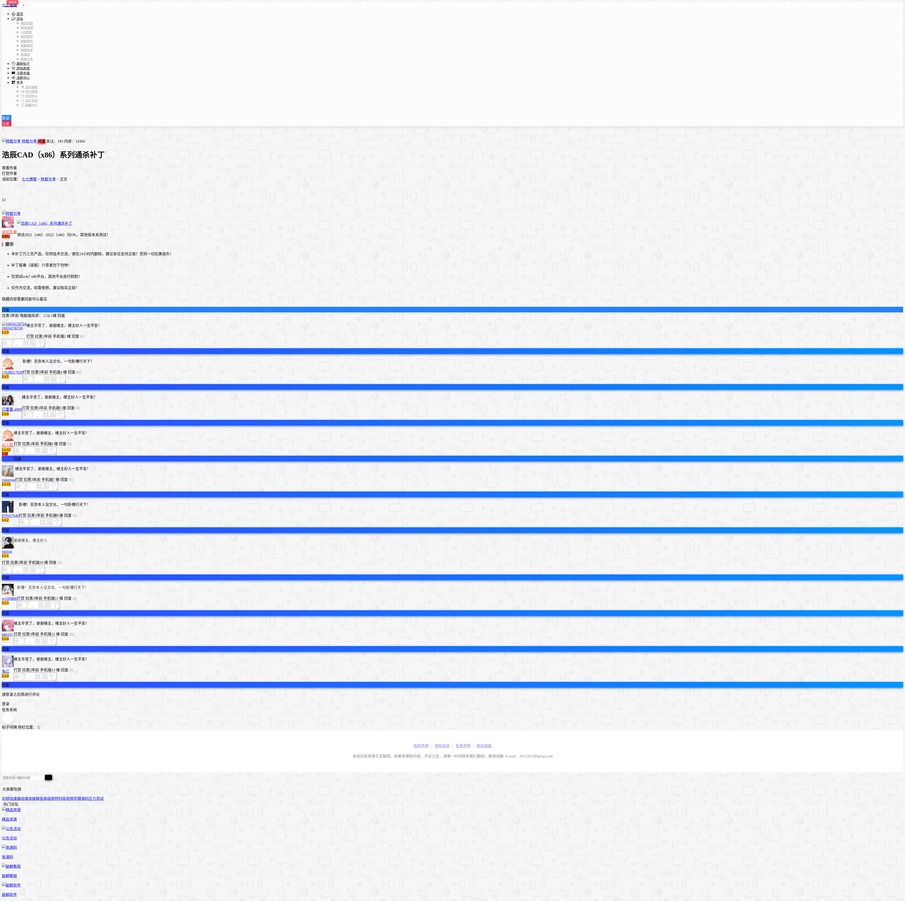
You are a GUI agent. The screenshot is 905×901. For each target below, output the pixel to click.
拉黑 (5, 316)
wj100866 (9, 599)
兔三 (5, 671)
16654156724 (12, 328)
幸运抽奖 (31, 87)
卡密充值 (23, 73)
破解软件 (27, 41)
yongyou (8, 480)
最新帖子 (23, 64)
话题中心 (23, 78)
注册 (5, 124)
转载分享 (27, 59)
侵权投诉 (442, 746)
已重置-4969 (12, 409)
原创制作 (27, 36)
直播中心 (31, 105)
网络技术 (27, 50)
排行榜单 (31, 91)
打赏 (30, 336)
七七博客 (9, 5)
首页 (19, 14)
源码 (85, 799)
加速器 (15, 799)
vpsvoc (7, 551)
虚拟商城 (23, 68)
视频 (70, 799)
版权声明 (421, 746)
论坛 (19, 18)
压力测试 (96, 799)
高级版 (49, 799)
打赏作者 (9, 174)
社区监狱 (31, 100)
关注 (41, 141)
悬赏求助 (27, 23)
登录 (5, 118)
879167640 (10, 516)
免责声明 (463, 746)
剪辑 (77, 799)
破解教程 (27, 45)
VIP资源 (26, 32)
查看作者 (9, 168)
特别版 (60, 799)
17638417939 (12, 372)
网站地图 (484, 746)
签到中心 (31, 96)
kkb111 (7, 634)
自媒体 (26, 799)
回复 (5, 310)
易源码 (25, 54)
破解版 (37, 799)
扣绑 (5, 799)
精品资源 (27, 27)
